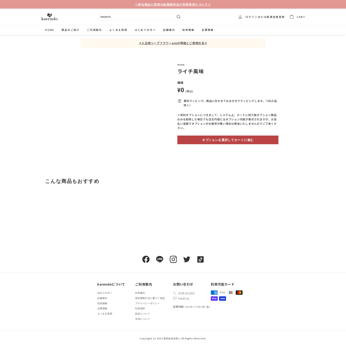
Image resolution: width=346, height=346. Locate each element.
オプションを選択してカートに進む (228, 140)
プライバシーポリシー (147, 303)
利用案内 (140, 293)
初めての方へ (104, 293)
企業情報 (208, 30)
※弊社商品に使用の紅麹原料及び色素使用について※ (173, 4)
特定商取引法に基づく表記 (150, 298)
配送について (142, 313)
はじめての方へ (145, 30)
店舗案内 (169, 30)
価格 (180, 82)
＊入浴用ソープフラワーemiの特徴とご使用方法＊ (173, 43)
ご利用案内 (94, 30)
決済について (142, 319)
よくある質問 (118, 30)
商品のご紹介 (70, 30)
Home (181, 64)
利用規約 (140, 308)
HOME (49, 30)
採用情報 (188, 30)
